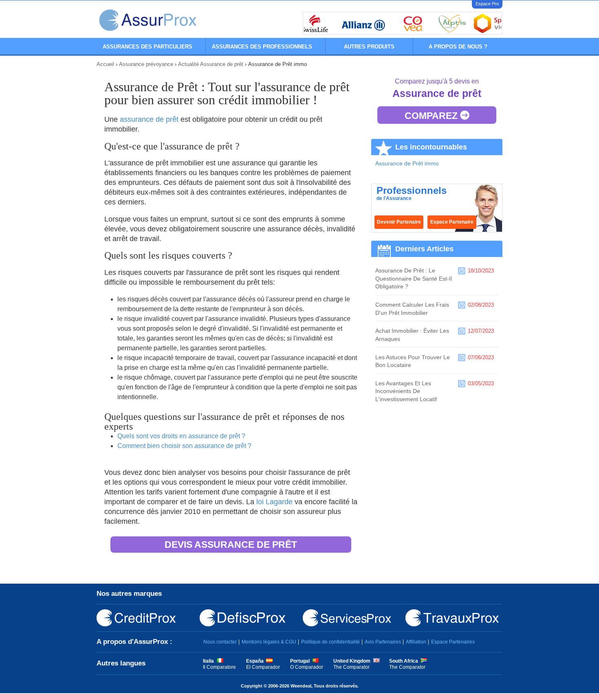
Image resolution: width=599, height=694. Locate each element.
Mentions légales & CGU (269, 642)
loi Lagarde (274, 502)
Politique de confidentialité (330, 642)
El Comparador (263, 667)
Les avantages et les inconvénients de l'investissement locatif (406, 391)
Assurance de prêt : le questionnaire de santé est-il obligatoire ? (413, 278)
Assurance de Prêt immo (407, 163)
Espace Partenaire (451, 222)
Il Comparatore (219, 667)
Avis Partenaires (383, 642)
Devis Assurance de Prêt (231, 544)
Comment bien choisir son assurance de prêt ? (184, 445)
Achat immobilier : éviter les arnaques (412, 334)
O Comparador (306, 667)
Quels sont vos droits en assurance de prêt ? (181, 436)
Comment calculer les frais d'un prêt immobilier (412, 308)
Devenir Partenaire (399, 222)
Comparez (432, 115)
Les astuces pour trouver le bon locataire (412, 361)
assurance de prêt (149, 119)
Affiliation (416, 642)
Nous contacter (220, 642)
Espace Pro (487, 3)
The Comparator (351, 667)
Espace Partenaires (453, 642)
